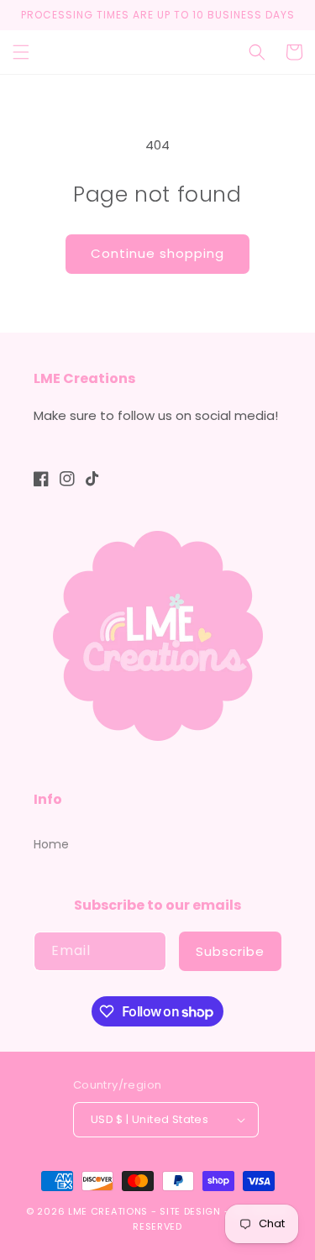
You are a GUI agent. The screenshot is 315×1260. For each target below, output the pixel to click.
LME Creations (108, 1211)
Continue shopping (157, 253)
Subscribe (230, 951)
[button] (21, 52)
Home (51, 844)
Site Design (190, 1211)
